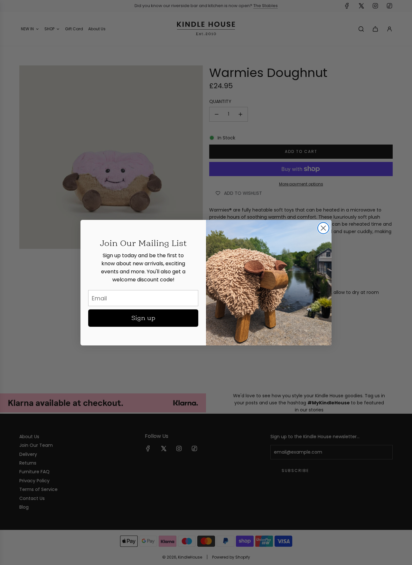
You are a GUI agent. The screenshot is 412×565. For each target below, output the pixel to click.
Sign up (143, 318)
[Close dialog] (323, 228)
